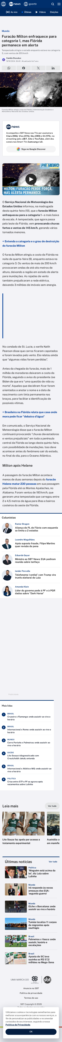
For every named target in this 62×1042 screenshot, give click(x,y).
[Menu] (59, 4)
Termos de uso (31, 998)
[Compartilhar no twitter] (38, 68)
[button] (23, 831)
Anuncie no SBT (31, 988)
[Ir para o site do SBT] (47, 980)
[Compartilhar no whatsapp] (9, 68)
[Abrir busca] (53, 4)
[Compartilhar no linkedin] (53, 68)
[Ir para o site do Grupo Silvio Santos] (26, 980)
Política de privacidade (31, 993)
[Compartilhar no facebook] (24, 68)
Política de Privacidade (18, 1025)
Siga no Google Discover (33, 149)
